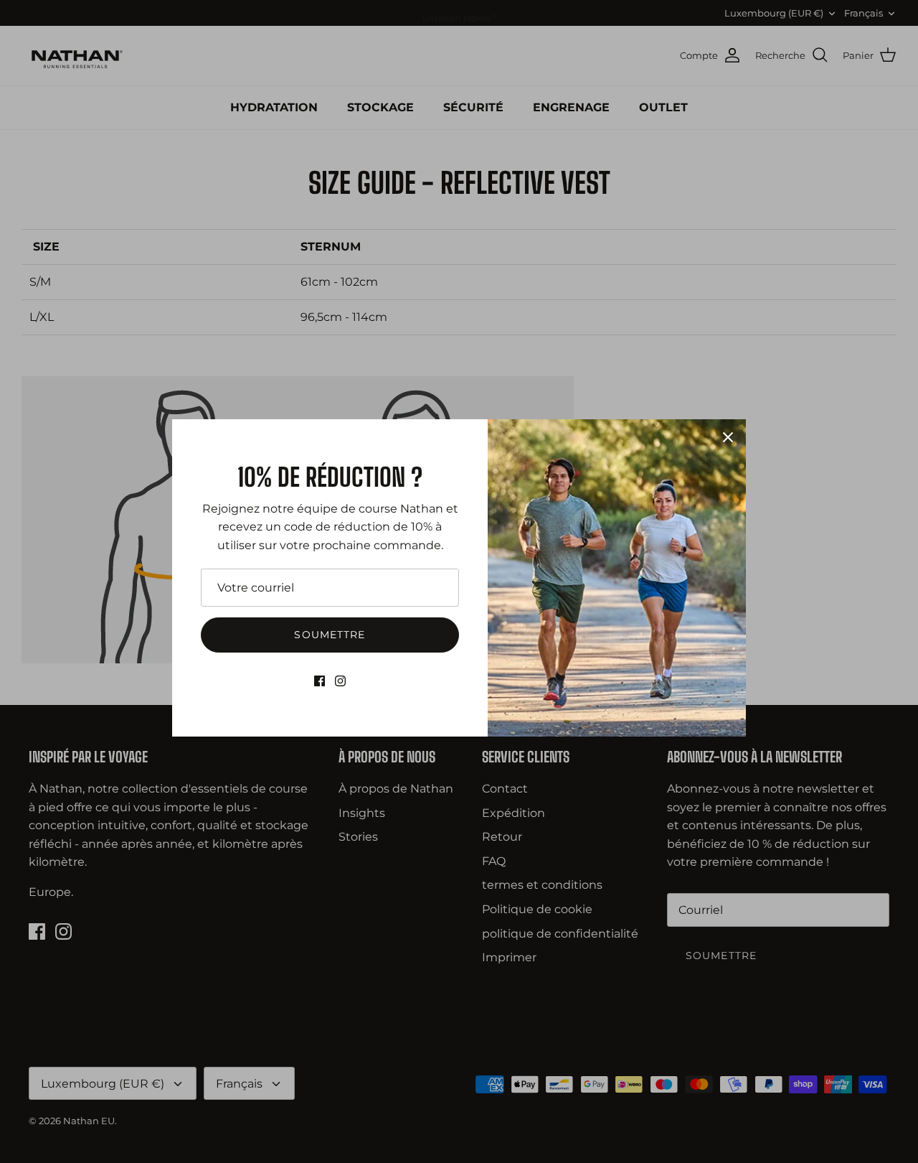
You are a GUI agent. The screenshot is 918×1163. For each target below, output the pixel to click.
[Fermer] (728, 437)
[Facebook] (319, 681)
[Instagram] (340, 681)
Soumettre (329, 634)
